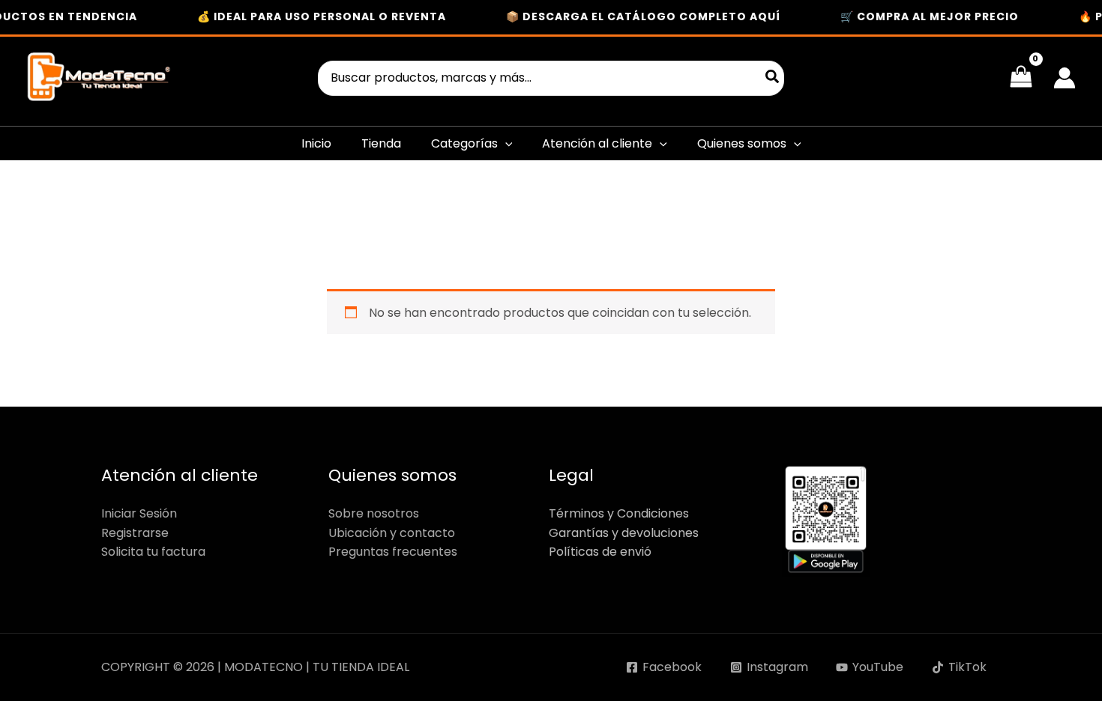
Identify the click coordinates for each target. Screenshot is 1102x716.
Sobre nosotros (373, 513)
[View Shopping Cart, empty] (1020, 78)
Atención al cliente (597, 143)
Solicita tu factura (153, 551)
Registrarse (135, 532)
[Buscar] (772, 78)
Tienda (381, 143)
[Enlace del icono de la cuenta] (1064, 78)
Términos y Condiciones (619, 513)
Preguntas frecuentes (392, 551)
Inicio (316, 143)
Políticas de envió (600, 551)
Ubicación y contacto (391, 532)
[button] (505, 143)
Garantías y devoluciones (624, 532)
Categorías (464, 143)
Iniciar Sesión (139, 513)
